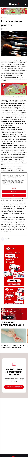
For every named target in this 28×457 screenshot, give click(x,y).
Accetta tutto (14, 191)
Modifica (14, 188)
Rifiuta (14, 195)
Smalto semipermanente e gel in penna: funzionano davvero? (12, 346)
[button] (1, 4)
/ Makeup (3, 18)
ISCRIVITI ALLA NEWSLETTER (14, 387)
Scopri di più (7, 317)
